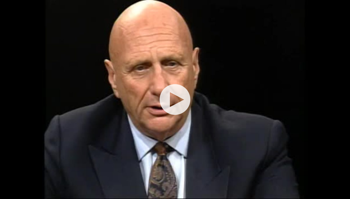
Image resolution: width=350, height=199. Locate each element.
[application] (175, 99)
